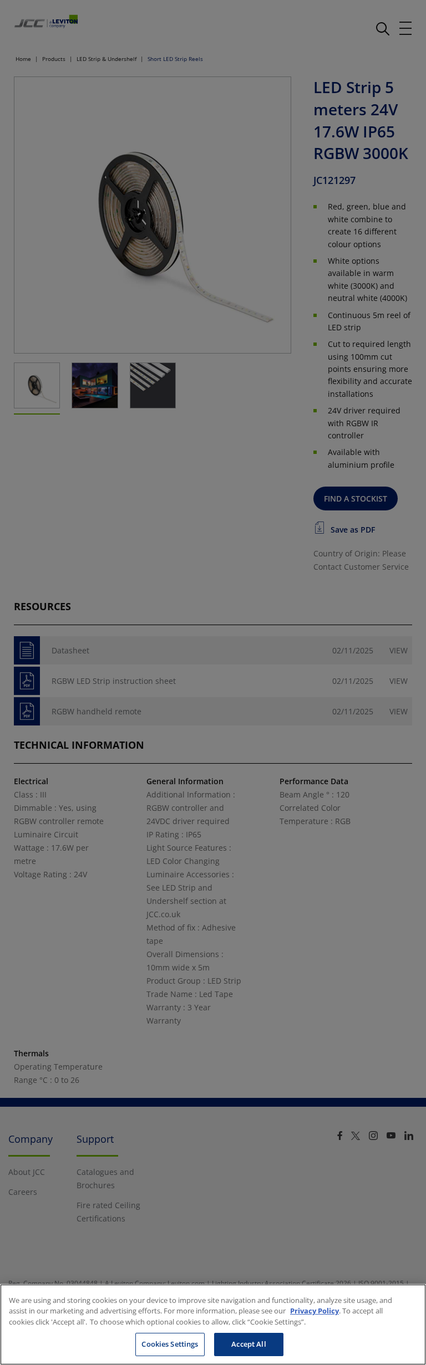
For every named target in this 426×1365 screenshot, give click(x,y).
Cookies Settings (169, 1344)
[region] (213, 1324)
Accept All (248, 1344)
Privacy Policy (314, 1311)
